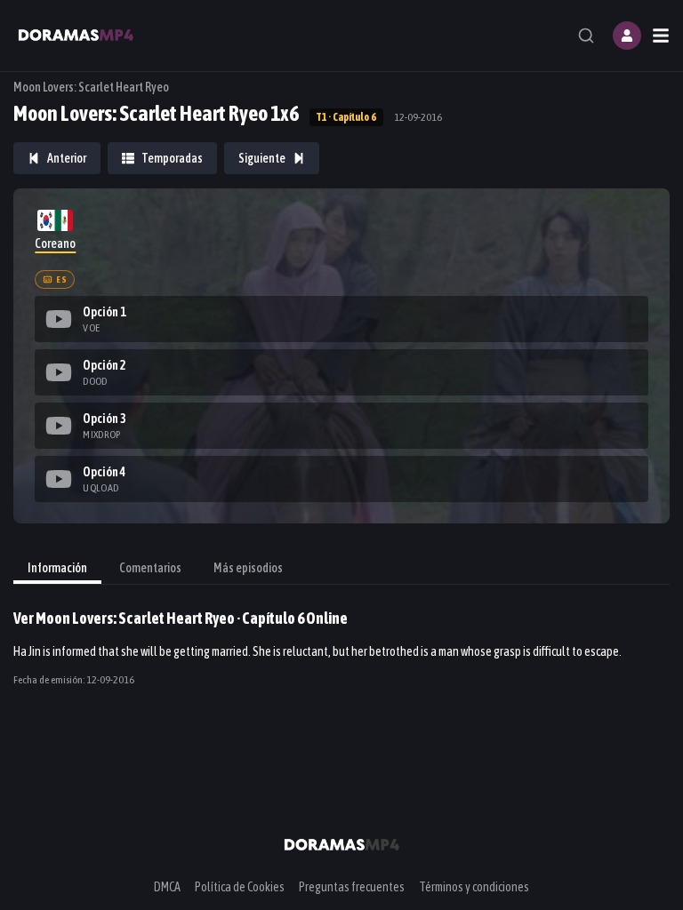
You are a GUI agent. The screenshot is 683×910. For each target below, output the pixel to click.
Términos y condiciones (474, 887)
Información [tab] (57, 568)
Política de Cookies (240, 887)
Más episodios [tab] (248, 568)
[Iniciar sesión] (627, 35)
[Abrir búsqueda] (586, 36)
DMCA (167, 887)
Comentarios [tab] (150, 568)
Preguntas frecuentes (352, 887)
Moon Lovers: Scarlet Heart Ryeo (91, 87)
